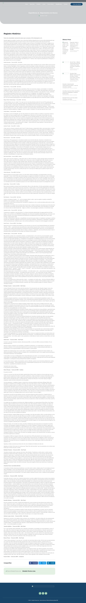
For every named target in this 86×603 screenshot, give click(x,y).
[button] (33, 563)
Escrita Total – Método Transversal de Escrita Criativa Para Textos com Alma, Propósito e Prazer (75, 65)
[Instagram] (43, 593)
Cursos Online (50, 4)
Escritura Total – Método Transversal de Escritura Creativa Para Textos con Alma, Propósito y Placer (75, 76)
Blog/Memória (59, 4)
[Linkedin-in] (46, 593)
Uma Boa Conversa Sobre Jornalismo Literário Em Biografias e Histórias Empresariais (71, 92)
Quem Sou (32, 4)
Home (26, 4)
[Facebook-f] (40, 593)
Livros (44, 4)
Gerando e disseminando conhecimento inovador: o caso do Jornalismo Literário (70, 85)
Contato (65, 4)
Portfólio (38, 4)
